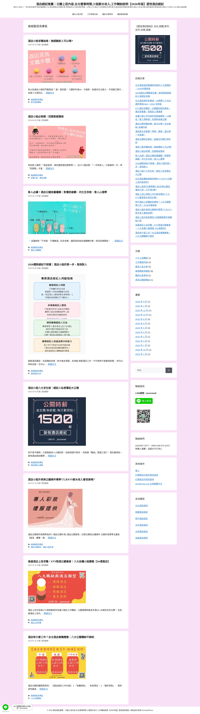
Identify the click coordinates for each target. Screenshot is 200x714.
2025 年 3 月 (141, 332)
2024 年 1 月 (141, 345)
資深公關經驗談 (142, 280)
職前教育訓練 (122, 14)
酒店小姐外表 (48, 547)
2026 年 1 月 (141, 306)
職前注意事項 (107, 14)
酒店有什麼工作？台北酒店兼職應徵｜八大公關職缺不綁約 (61, 637)
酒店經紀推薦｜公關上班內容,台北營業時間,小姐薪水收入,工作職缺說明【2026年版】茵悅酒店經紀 (100, 4)
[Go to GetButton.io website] (5, 711)
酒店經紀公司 (36, 373)
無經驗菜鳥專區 (37, 99)
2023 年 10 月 (141, 350)
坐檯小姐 (34, 178)
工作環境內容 (92, 14)
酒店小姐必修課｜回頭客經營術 (46, 116)
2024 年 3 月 (141, 341)
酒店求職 (42, 178)
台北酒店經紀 (141, 506)
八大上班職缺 (141, 258)
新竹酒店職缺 (36, 102)
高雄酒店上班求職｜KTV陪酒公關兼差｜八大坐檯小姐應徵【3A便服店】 (69, 561)
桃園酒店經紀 (141, 512)
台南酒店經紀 (141, 531)
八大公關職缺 (36, 698)
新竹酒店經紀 (141, 519)
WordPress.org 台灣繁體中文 (148, 484)
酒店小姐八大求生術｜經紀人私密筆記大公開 (53, 387)
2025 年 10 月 (141, 315)
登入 (137, 471)
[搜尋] (169, 370)
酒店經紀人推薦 (37, 465)
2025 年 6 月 (141, 323)
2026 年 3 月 (141, 302)
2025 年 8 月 (141, 319)
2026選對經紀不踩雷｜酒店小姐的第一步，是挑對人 (57, 264)
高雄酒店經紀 (141, 538)
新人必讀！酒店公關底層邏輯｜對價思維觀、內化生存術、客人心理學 (67, 192)
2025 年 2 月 (141, 337)
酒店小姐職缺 (36, 250)
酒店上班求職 (36, 623)
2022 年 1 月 (141, 354)
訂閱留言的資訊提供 (144, 479)
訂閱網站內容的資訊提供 (146, 475)
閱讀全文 (50, 93)
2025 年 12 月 (141, 310)
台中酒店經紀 (141, 525)
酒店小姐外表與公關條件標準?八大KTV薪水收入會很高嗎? (61, 479)
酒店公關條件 (36, 547)
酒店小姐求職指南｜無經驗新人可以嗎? (50, 40)
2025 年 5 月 (141, 328)
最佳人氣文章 (77, 14)
